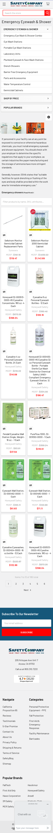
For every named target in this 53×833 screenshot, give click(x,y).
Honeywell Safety (36, 790)
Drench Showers (12, 65)
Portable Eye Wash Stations (17, 47)
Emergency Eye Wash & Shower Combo (23, 35)
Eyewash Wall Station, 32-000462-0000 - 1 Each (13, 493)
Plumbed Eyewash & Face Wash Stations (24, 59)
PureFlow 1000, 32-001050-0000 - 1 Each (39, 435)
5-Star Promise (10, 726)
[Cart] (48, 4)
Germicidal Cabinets (13, 90)
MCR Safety (8, 806)
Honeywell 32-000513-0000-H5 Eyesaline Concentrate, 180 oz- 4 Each (13, 301)
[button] (48, 117)
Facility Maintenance (39, 733)
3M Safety (7, 801)
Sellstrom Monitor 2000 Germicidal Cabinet (40, 243)
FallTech (7, 785)
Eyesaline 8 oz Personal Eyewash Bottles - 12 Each (40, 300)
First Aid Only (9, 790)
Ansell (31, 795)
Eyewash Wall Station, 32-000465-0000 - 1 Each (40, 493)
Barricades (34, 738)
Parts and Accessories (15, 78)
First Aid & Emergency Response (34, 724)
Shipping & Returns (12, 747)
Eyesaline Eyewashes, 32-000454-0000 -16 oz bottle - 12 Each (13, 550)
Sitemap (7, 763)
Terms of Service (11, 752)
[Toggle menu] (4, 4)
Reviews (7, 715)
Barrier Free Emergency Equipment (21, 72)
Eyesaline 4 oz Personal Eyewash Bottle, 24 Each (13, 359)
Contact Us (8, 731)
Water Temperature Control (17, 84)
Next (26, 589)
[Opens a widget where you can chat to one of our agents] (33, 816)
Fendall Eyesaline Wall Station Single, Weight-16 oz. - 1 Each (13, 437)
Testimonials (9, 720)
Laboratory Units (12, 53)
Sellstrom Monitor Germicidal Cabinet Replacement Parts (13, 243)
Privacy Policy (9, 742)
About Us (7, 736)
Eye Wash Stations (13, 41)
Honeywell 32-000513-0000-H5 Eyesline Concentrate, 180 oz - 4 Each (40, 552)
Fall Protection (36, 715)
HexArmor (33, 785)
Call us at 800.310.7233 (26, 669)
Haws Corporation (12, 795)
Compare (4, 235)
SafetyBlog (8, 758)
